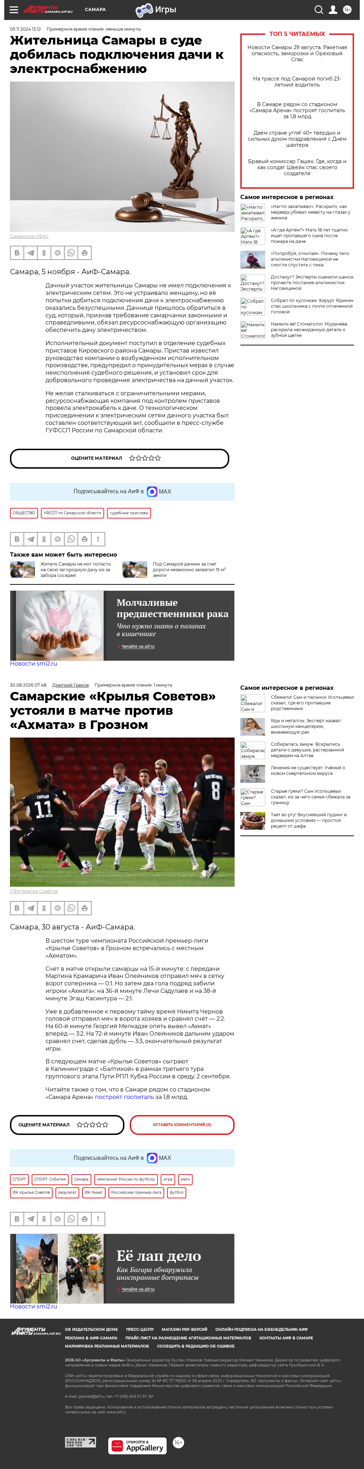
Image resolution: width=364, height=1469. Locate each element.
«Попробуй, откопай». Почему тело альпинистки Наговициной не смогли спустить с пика (310, 259)
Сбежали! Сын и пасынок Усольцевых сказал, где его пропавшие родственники (312, 702)
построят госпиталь (124, 1097)
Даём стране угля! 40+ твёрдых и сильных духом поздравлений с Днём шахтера (297, 139)
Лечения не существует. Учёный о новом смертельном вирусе (308, 770)
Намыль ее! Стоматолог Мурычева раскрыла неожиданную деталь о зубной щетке (309, 329)
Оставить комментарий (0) (182, 1124)
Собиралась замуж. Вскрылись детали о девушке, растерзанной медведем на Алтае (307, 749)
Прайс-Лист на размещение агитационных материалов (188, 1338)
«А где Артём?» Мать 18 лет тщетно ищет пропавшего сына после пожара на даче (309, 235)
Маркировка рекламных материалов (107, 1346)
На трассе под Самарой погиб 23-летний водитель (297, 82)
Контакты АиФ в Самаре (286, 1338)
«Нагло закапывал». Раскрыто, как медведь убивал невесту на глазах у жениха (310, 212)
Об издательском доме (91, 1329)
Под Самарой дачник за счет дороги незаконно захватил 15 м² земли (189, 569)
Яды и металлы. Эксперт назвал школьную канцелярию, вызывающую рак (306, 726)
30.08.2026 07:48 (28, 685)
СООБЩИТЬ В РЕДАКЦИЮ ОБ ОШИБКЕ (196, 1346)
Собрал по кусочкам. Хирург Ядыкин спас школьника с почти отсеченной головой (312, 306)
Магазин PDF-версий (184, 1329)
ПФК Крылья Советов (34, 891)
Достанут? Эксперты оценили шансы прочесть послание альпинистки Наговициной (312, 282)
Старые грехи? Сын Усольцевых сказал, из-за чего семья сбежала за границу (310, 796)
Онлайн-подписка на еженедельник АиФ (261, 1329)
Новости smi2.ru (33, 663)
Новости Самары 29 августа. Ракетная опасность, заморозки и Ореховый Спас (297, 54)
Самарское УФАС (29, 236)
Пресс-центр (140, 1329)
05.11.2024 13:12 (25, 29)
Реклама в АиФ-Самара (91, 1338)
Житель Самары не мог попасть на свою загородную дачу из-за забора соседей (76, 569)
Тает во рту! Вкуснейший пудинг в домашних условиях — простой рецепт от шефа (309, 820)
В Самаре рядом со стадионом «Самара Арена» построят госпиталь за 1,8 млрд (297, 110)
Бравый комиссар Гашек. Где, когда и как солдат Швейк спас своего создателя (297, 167)
